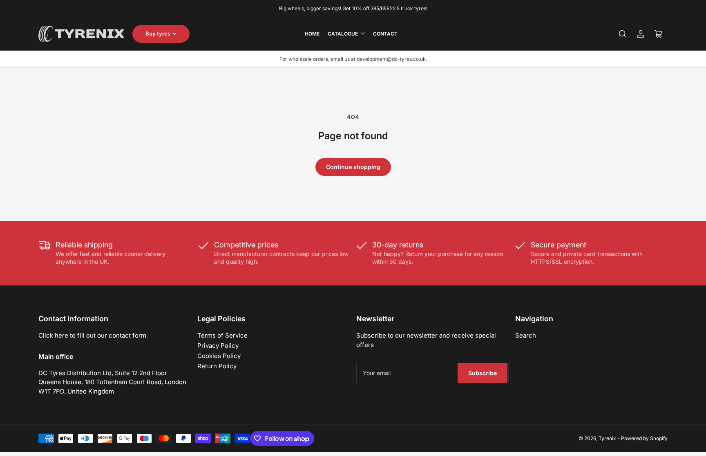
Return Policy (217, 366)
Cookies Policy (219, 356)
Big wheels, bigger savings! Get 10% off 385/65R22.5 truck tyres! (353, 8)
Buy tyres (157, 33)
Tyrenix (607, 438)
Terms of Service (222, 335)
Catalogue (343, 34)
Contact (385, 34)
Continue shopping (353, 166)
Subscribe (482, 372)
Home (312, 34)
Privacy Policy (218, 345)
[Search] (623, 34)
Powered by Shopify (644, 438)
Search (525, 335)
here (62, 335)
